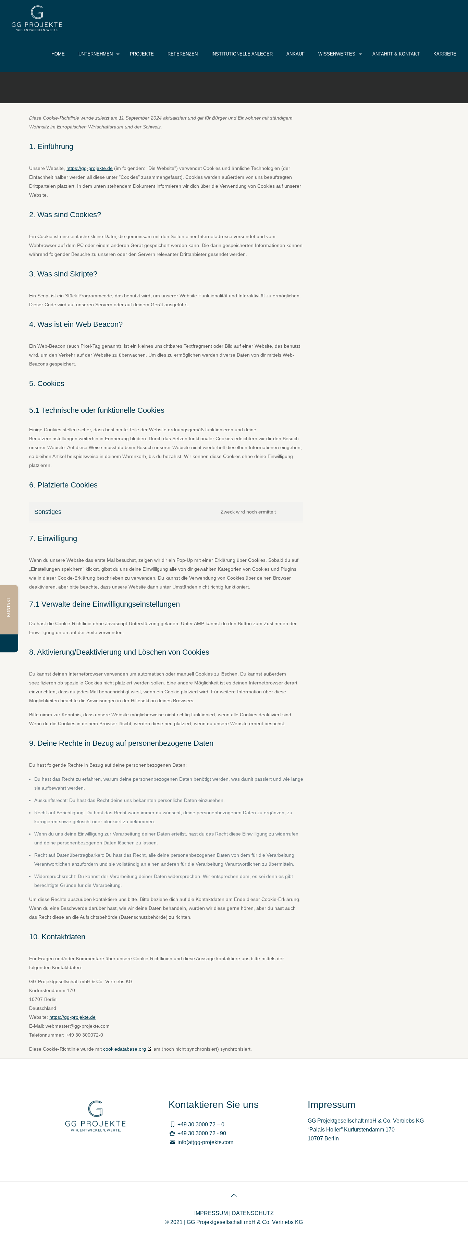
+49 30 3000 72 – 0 (200, 1124)
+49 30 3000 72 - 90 (201, 1133)
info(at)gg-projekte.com (205, 1142)
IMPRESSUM (211, 1213)
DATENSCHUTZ (253, 1213)
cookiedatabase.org (124, 1049)
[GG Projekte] (37, 18)
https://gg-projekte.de (89, 168)
